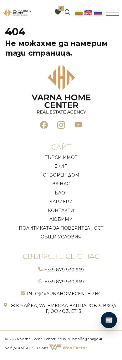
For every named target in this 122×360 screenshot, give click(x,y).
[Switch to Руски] (98, 12)
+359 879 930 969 (64, 270)
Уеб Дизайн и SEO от (46, 348)
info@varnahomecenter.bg (64, 294)
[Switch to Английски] (88, 12)
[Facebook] (44, 126)
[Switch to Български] (79, 12)
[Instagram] (61, 126)
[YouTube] (78, 126)
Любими (61, 219)
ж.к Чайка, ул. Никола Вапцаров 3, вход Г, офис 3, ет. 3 (63, 308)
